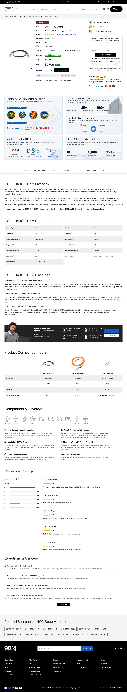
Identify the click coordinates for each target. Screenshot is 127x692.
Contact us (112, 331)
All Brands (104, 663)
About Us (31, 663)
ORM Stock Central (35, 675)
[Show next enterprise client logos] (52, 128)
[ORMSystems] (118, 648)
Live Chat (112, 335)
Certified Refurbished (68, 50)
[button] (51, 22)
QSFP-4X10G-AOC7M (98, 634)
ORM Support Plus (34, 667)
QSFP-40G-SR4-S (107, 373)
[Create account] (104, 9)
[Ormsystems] (115, 648)
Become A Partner (10, 675)
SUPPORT (94, 9)
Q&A (103, 171)
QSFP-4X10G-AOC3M (67, 629)
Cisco (46, 42)
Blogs (79, 663)
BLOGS (83, 9)
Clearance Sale (106, 667)
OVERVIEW (25, 171)
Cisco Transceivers (24, 16)
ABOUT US (71, 9)
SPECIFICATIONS (39, 171)
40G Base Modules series (74, 209)
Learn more (63, 604)
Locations (7, 679)
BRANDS (32, 9)
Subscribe (87, 648)
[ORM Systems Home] (8, 9)
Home (6, 16)
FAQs (6, 667)
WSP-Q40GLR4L (64, 634)
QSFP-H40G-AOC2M (31, 629)
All (7, 487)
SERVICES (44, 9)
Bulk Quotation (106, 54)
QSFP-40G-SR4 (49, 634)
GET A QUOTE (114, 9)
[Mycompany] (121, 648)
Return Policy (57, 671)
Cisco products (98, 209)
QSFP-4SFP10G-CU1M (32, 634)
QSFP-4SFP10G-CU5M (13, 634)
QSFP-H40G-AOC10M (78, 373)
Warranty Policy (58, 667)
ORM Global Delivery (35, 671)
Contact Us (101, 2)
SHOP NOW (22, 9)
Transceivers (13, 16)
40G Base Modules (38, 16)
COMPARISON (91, 171)
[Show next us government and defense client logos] (52, 115)
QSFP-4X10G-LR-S (85, 629)
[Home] (10, 648)
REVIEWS (79, 171)
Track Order (8, 671)
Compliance (66, 171)
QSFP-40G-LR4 (100, 629)
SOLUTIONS (57, 9)
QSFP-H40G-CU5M (32, 209)
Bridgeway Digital (74, 688)
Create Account (118, 2)
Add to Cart (61, 70)
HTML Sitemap (81, 667)
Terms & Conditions (59, 663)
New (51, 50)
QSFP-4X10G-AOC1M (80, 634)
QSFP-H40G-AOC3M (49, 629)
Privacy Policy (57, 675)
